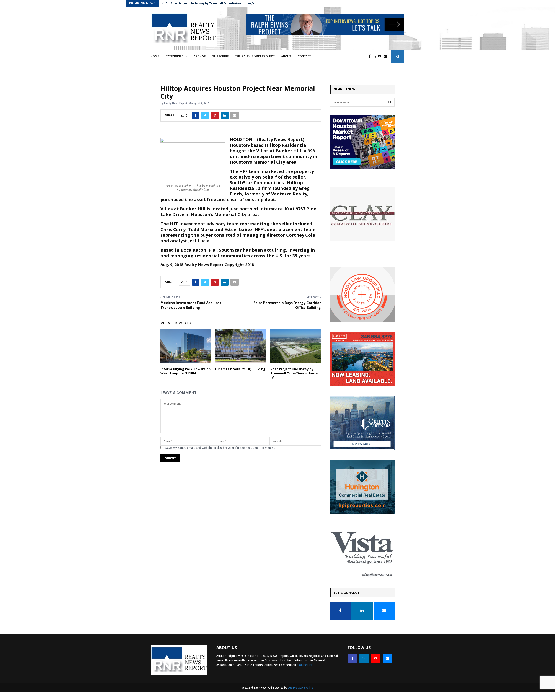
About (286, 56)
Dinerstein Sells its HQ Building (240, 369)
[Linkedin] (375, 56)
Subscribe (220, 56)
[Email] (386, 56)
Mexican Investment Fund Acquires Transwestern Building (190, 305)
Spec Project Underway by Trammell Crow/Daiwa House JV (212, 3)
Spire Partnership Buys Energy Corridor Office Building (287, 305)
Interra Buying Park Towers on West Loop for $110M (185, 371)
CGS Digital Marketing (300, 687)
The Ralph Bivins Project (255, 56)
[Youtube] (381, 56)
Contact (304, 56)
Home (155, 56)
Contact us (304, 665)
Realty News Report (175, 103)
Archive (200, 56)
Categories (175, 56)
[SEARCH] (390, 102)
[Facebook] (371, 56)
